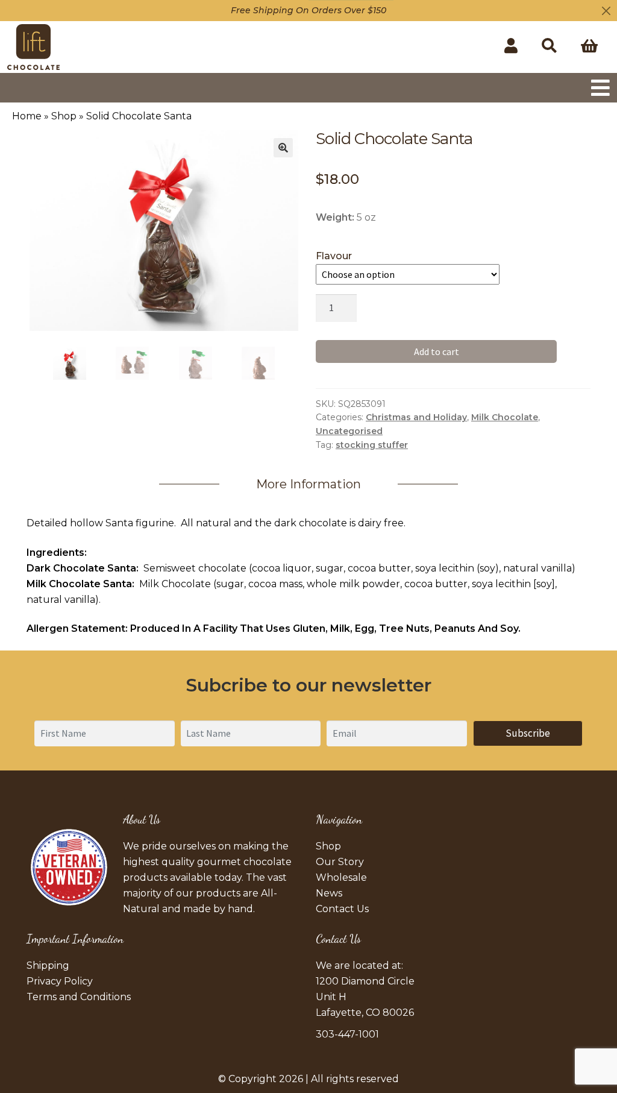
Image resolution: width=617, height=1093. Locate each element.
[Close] (606, 10)
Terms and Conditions (79, 997)
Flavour (334, 256)
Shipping (48, 965)
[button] (283, 147)
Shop (64, 116)
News (329, 893)
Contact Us (342, 909)
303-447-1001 (347, 1034)
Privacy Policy (60, 981)
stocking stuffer (372, 444)
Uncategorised (349, 431)
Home (27, 116)
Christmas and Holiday (416, 417)
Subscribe (528, 733)
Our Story (340, 862)
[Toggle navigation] (600, 88)
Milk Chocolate (504, 417)
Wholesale (341, 877)
